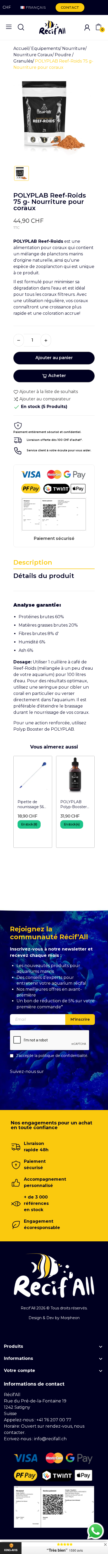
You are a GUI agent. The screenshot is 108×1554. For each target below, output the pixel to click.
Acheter (57, 375)
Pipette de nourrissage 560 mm (32, 804)
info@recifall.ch (50, 1438)
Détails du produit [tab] (43, 576)
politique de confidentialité (63, 1055)
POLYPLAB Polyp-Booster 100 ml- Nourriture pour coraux (74, 804)
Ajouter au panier (54, 357)
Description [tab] (32, 562)
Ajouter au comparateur (45, 398)
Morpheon (70, 1317)
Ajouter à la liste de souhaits (48, 391)
